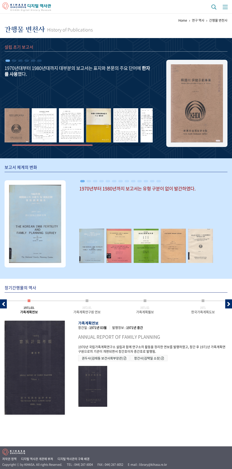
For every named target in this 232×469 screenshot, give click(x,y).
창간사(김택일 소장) (147, 358)
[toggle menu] (225, 6)
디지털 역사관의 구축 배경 (73, 459)
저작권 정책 (9, 459)
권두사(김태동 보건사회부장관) (103, 358)
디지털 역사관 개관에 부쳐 (37, 459)
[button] (7, 61)
